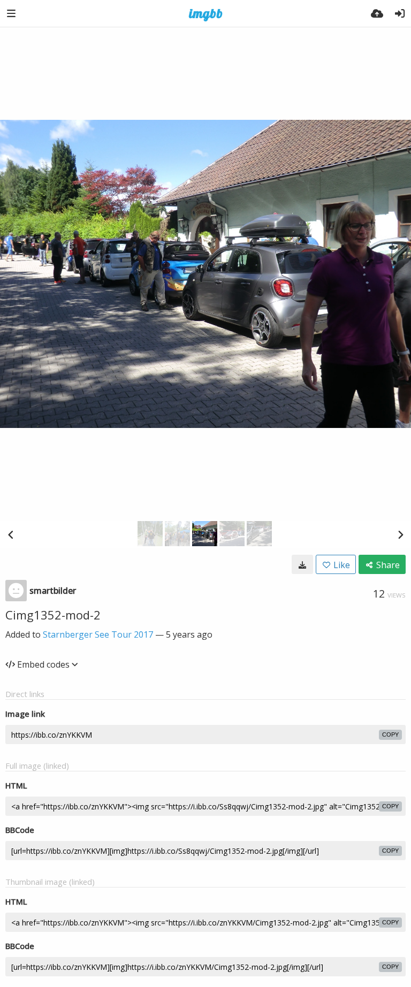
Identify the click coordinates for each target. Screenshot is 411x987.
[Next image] (400, 534)
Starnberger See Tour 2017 (98, 634)
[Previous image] (10, 534)
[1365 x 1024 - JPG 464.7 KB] (302, 564)
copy (390, 734)
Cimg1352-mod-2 (53, 615)
